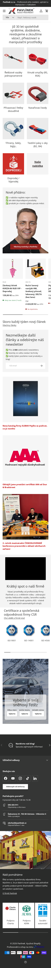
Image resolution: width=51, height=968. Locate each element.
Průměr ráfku (38, 710)
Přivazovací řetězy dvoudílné (13, 109)
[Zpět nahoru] (25, 962)
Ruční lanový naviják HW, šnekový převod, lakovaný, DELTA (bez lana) (34, 291)
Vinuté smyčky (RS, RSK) (37, 74)
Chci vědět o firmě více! (14, 618)
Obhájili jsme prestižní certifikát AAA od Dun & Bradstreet (25, 486)
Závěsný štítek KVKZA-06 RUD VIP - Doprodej (12, 288)
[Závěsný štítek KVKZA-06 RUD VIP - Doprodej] (13, 269)
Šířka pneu (12, 710)
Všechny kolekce (38, 178)
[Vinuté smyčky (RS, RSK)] (37, 58)
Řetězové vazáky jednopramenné (13, 74)
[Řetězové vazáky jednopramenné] (13, 58)
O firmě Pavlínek (10, 893)
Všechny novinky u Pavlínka (25, 246)
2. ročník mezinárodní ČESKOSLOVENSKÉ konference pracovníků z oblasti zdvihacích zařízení (24, 546)
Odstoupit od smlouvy (15, 786)
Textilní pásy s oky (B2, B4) (38, 144)
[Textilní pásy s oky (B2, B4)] (37, 128)
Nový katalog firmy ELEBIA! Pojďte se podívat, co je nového (25, 427)
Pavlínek (21, 943)
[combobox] (25, 17)
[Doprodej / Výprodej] (13, 163)
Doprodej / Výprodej (13, 180)
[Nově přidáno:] (25, 230)
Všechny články (9, 325)
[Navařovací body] (37, 93)
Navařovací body (37, 107)
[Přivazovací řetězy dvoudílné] (13, 93)
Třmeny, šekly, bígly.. (13, 144)
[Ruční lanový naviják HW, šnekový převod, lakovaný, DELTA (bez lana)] (36, 269)
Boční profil (24, 710)
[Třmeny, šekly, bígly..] (13, 128)
